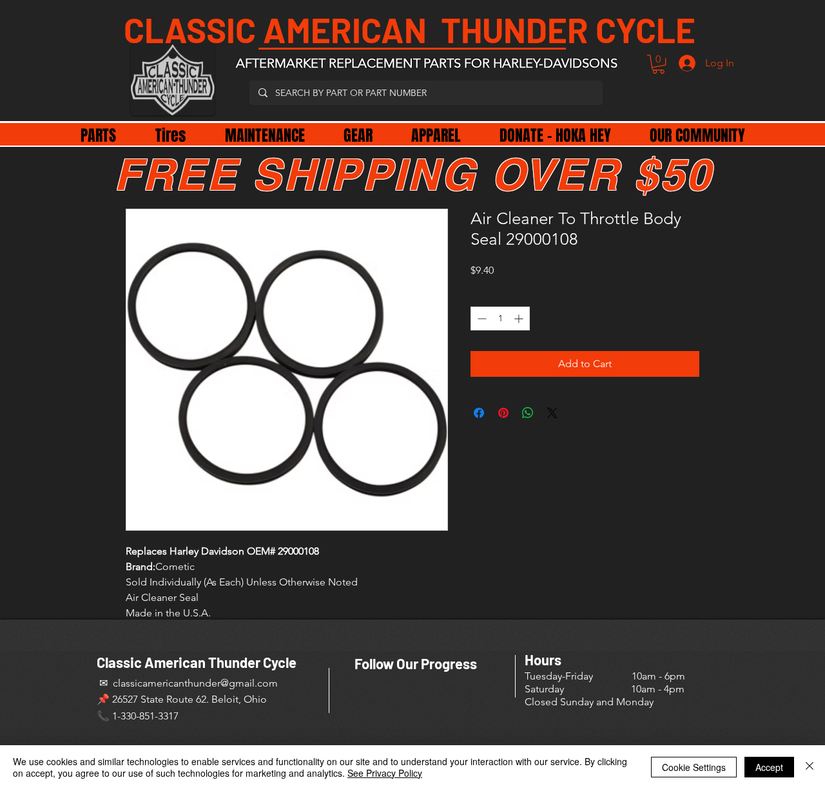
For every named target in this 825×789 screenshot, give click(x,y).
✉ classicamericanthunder (158, 683)
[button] (658, 64)
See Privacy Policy (384, 772)
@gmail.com (249, 683)
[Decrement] (480, 318)
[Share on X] (552, 413)
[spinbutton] (500, 318)
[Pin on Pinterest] (503, 413)
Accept (769, 767)
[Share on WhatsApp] (528, 413)
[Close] (809, 767)
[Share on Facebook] (479, 413)
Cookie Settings (694, 767)
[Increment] (520, 318)
